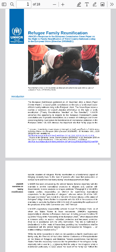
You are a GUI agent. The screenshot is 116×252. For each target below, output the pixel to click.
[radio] (79, 4)
